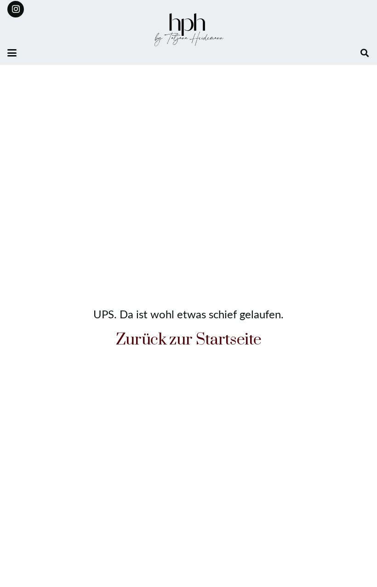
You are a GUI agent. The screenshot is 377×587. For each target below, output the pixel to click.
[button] (12, 52)
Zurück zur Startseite (189, 340)
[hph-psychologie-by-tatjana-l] (188, 29)
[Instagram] (15, 9)
